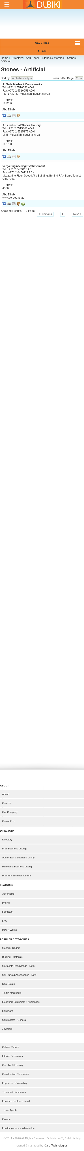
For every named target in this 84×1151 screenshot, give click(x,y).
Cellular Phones (10, 1047)
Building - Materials (12, 957)
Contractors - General (14, 1020)
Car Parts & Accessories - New (19, 975)
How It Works (9, 929)
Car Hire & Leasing (12, 1065)
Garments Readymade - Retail (18, 966)
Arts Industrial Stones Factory (21, 125)
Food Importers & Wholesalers (18, 1128)
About (5, 794)
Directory (7, 839)
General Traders (11, 948)
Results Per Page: (63, 78)
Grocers (6, 1119)
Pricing (6, 902)
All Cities (42, 42)
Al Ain (42, 51)
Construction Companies (15, 1074)
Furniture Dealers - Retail (16, 1101)
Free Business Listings (14, 848)
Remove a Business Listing (17, 866)
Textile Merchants (12, 993)
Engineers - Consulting (14, 1083)
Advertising (8, 893)
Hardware (7, 1011)
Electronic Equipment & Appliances (21, 1002)
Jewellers (7, 1029)
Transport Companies (14, 1092)
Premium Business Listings (17, 875)
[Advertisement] (42, 26)
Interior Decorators (12, 1056)
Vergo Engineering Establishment (23, 166)
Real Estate (8, 984)
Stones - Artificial (23, 69)
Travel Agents (9, 1110)
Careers (6, 803)
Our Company (10, 812)
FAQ (4, 920)
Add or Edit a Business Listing (18, 857)
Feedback (7, 911)
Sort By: (6, 78)
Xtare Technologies (55, 1145)
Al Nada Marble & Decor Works (22, 84)
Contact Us (8, 821)
